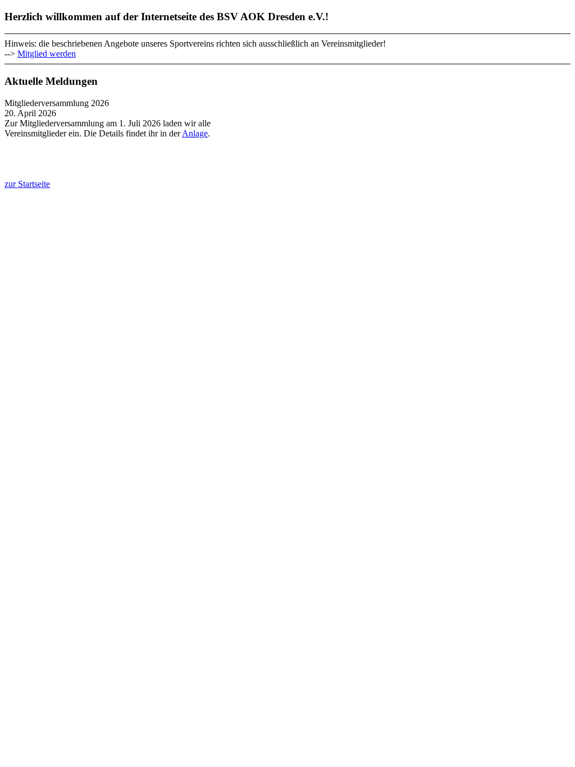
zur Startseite (27, 184)
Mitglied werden (46, 53)
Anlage (195, 133)
